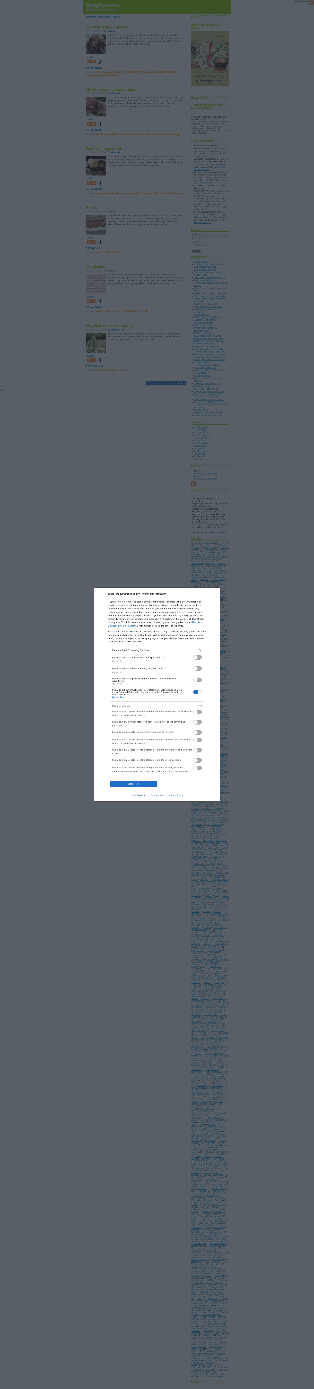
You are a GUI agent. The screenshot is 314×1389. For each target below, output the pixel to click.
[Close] (213, 594)
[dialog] (157, 694)
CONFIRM (133, 784)
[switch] (197, 657)
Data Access (157, 795)
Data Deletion (138, 795)
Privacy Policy (175, 795)
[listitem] (157, 650)
